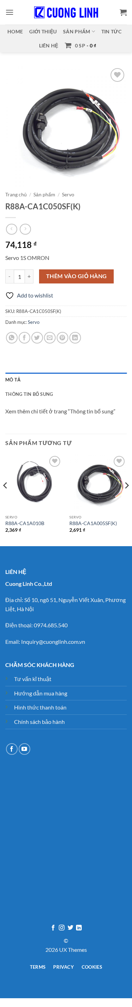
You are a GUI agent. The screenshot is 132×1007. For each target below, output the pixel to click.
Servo (68, 194)
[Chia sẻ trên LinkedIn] (75, 338)
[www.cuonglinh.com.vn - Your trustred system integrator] (66, 12)
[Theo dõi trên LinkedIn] (79, 928)
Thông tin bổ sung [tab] (29, 394)
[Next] (126, 499)
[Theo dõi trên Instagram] (61, 928)
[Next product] (11, 229)
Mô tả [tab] (12, 379)
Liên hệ (48, 45)
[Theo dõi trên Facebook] (12, 749)
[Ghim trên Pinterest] (62, 338)
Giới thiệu (43, 31)
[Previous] (5, 499)
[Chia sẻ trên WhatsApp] (12, 338)
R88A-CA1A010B (24, 523)
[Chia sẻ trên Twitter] (37, 338)
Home (15, 31)
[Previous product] (25, 229)
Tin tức (111, 31)
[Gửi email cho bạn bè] (50, 338)
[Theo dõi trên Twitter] (70, 928)
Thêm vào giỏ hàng (76, 276)
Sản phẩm (76, 31)
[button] (9, 12)
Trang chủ (16, 194)
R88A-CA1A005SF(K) (93, 523)
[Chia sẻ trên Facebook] (24, 338)
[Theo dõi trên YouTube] (24, 749)
